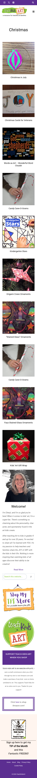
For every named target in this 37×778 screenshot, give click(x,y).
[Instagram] (4, 2)
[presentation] (18, 58)
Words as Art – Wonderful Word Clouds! (18, 164)
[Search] (31, 576)
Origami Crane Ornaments (18, 294)
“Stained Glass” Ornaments (18, 337)
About (14, 762)
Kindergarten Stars (18, 251)
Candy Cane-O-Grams (18, 208)
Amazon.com (18, 661)
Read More (18, 569)
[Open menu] (33, 11)
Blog (18, 762)
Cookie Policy (18, 766)
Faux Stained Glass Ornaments (18, 422)
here (17, 702)
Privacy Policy (26, 762)
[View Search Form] (33, 2)
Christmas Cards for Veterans (18, 120)
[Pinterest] (13, 2)
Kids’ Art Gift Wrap (18, 465)
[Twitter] (9, 2)
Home (8, 762)
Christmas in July (18, 77)
